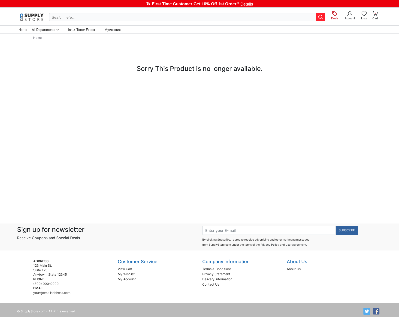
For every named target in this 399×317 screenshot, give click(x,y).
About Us (294, 269)
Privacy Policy (269, 244)
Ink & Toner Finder (81, 29)
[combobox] (183, 17)
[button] (199, 3)
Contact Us (210, 284)
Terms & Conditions (216, 269)
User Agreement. (296, 244)
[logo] (31, 17)
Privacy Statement (216, 274)
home (22, 29)
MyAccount (113, 29)
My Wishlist (126, 274)
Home (37, 37)
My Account (127, 279)
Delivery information (217, 279)
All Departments (44, 29)
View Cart (125, 269)
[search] (320, 17)
